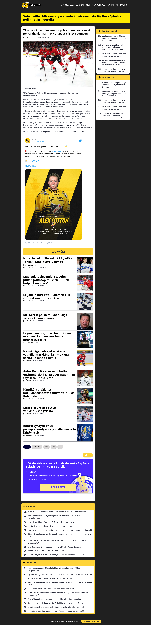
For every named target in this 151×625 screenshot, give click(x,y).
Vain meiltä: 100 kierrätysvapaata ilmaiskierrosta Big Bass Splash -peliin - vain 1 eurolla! (72, 17)
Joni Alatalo (27, 321)
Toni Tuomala (28, 342)
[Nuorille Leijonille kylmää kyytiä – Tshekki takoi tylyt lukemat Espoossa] (85, 265)
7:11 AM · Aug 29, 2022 (45, 243)
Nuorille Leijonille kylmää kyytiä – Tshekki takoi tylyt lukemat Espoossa (47, 261)
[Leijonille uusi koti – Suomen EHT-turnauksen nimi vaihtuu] (85, 301)
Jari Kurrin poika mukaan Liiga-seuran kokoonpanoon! (45, 316)
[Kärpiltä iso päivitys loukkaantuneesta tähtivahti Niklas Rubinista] (85, 396)
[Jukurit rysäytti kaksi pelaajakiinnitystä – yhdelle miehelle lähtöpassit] (85, 432)
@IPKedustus (57, 151)
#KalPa (28, 166)
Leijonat (80, 5)
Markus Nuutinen (29, 268)
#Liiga (33, 166)
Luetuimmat (31, 562)
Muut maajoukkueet (96, 5)
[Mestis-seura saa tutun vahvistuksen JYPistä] (85, 414)
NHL (60, 447)
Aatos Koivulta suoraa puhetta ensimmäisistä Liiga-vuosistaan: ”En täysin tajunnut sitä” (49, 374)
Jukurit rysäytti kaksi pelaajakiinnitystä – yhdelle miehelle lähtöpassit (49, 429)
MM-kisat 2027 (67, 5)
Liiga (53, 447)
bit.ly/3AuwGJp (34, 161)
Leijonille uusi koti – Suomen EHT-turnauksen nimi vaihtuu (47, 296)
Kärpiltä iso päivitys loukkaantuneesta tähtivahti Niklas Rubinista (48, 392)
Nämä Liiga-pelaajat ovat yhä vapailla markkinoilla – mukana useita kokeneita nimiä (46, 354)
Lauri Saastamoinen (30, 38)
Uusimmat (30, 506)
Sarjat (111, 5)
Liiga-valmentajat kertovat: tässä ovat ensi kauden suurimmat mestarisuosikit (47, 336)
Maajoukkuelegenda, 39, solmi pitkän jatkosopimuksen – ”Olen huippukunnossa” (46, 280)
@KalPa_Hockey (38, 142)
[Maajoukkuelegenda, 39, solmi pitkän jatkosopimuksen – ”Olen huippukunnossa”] (85, 283)
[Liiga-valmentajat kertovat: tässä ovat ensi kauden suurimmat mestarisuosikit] (85, 339)
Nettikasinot (122, 5)
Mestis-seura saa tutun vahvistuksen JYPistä (39, 409)
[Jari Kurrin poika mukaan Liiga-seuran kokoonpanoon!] (85, 321)
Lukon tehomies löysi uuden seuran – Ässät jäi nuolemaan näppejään (56, 611)
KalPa (46, 447)
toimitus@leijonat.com (91, 621)
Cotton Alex (37, 447)
